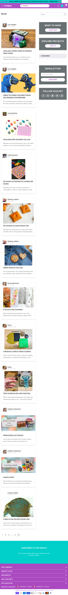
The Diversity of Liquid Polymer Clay (16, 225)
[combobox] (34, 5)
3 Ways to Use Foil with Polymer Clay (16, 519)
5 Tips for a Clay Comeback (13, 309)
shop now (53, 30)
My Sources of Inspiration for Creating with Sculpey (18, 182)
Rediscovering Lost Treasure (13, 435)
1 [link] (2, 535)
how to (53, 46)
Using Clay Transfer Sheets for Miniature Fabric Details (17, 52)
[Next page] (18, 535)
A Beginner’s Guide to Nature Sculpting (17, 351)
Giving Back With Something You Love (16, 139)
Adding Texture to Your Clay (13, 267)
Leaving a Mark (8, 477)
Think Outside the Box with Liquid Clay (16, 393)
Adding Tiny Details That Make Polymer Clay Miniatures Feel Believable (17, 96)
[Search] (22, 6)
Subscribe (53, 79)
